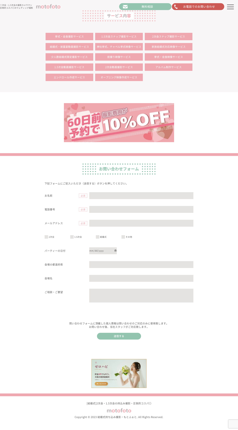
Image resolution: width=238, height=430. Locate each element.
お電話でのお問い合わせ (199, 6)
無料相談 (147, 6)
